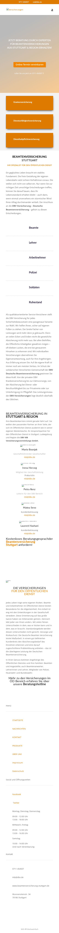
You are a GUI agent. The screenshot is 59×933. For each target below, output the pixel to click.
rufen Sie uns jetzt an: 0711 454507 (28, 73)
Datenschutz (18, 771)
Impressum (17, 762)
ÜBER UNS (17, 754)
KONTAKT (16, 737)
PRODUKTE (17, 745)
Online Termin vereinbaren (29, 64)
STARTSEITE (17, 720)
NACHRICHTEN (19, 728)
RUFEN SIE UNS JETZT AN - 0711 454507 (29, 557)
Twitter (15, 802)
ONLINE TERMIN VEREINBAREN (29, 571)
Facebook (16, 794)
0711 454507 (29, 694)
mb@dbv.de (29, 457)
